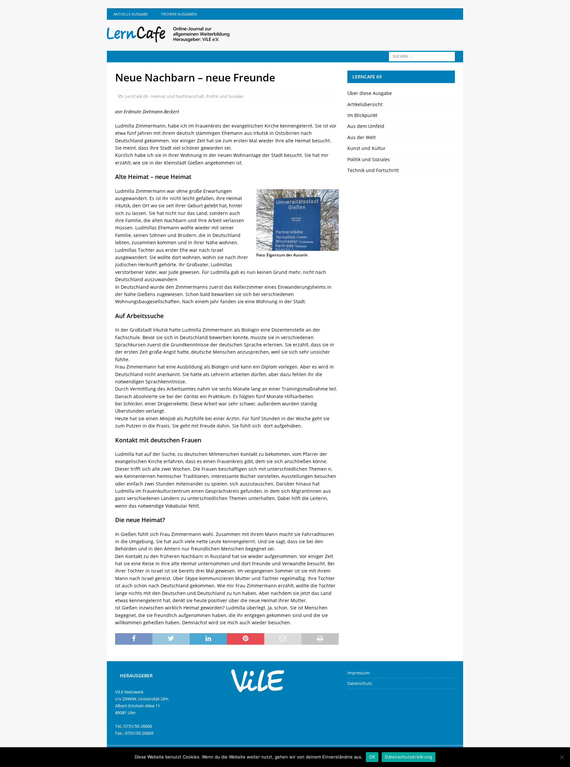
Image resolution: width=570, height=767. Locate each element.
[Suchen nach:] (422, 56)
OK (372, 756)
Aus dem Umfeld (365, 126)
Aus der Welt (361, 137)
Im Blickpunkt (362, 115)
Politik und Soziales (225, 96)
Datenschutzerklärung (408, 756)
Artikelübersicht (365, 104)
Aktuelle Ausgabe (130, 14)
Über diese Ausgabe (369, 93)
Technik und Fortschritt (373, 170)
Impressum (358, 673)
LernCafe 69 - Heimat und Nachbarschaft (164, 96)
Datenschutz (359, 683)
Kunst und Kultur (366, 148)
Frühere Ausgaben (179, 14)
